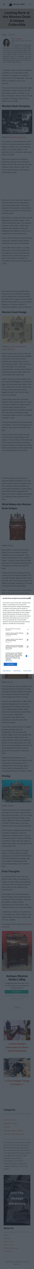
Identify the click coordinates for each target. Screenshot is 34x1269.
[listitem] (17, 629)
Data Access (16, 670)
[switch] (27, 633)
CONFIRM (10, 664)
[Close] (30, 598)
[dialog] (17, 634)
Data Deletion (7, 670)
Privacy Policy (27, 670)
